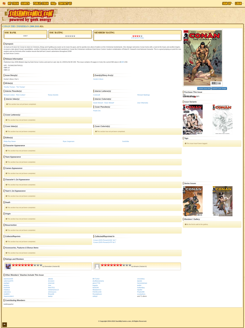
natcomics (7, 292)
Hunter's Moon (98, 79)
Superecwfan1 (9, 296)
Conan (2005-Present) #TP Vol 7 (104, 242)
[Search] (26, 3)
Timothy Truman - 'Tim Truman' (14, 87)
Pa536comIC (97, 292)
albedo (50, 279)
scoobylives (141, 294)
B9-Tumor (96, 279)
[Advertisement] (173, 15)
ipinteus (6, 285)
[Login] (239, 3)
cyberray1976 (8, 281)
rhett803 (6, 294)
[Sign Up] (227, 3)
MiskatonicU (97, 290)
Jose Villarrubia (142, 103)
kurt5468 (7, 287)
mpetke (139, 290)
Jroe (49, 285)
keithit (139, 285)
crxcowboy (141, 279)
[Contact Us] (65, 3)
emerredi (51, 283)
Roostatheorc (97, 294)
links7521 (51, 287)
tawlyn (50, 296)
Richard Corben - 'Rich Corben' (14, 95)
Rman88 (51, 294)
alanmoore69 (8, 279)
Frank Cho (97, 111)
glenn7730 (96, 283)
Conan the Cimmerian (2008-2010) (20, 26)
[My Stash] (13, 3)
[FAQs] (53, 3)
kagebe (95, 285)
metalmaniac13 (53, 290)
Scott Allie (125, 141)
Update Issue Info (204, 88)
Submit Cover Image (219, 88)
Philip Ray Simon (10, 141)
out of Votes (137, 38)
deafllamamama (98, 281)
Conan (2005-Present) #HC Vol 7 (104, 240)
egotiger (6, 283)
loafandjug (141, 287)
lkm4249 (96, 287)
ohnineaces (52, 292)
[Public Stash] (41, 3)
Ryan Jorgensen (68, 141)
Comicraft (96, 95)
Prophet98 (140, 292)
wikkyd (95, 296)
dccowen (51, 281)
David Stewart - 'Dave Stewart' (103, 103)
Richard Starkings (143, 95)
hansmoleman (142, 283)
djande (139, 281)
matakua (7, 290)
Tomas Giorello (53, 95)
